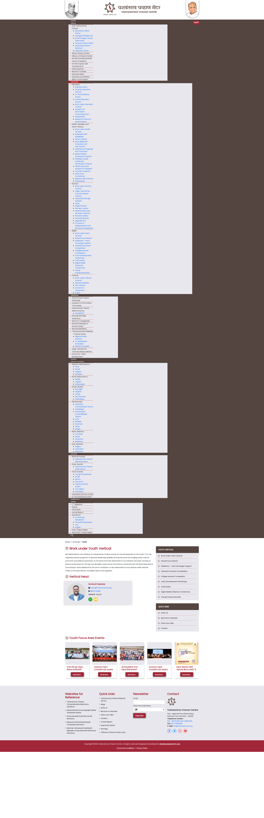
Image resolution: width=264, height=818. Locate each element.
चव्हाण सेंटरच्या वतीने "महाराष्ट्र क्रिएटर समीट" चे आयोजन (186, 670)
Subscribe (139, 715)
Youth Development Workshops (174, 581)
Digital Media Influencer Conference (175, 592)
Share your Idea (167, 623)
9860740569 (95, 591)
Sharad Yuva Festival (169, 561)
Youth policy (166, 587)
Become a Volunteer (169, 618)
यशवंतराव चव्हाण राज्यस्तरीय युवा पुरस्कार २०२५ (103, 670)
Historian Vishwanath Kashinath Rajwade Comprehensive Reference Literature (81, 730)
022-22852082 (176, 723)
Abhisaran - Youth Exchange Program (176, 566)
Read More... (77, 675)
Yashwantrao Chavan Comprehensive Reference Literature (78, 704)
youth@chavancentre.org (100, 588)
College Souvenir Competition (173, 576)
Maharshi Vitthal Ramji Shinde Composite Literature (78, 723)
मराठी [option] (196, 22)
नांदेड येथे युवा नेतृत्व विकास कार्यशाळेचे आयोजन (75, 670)
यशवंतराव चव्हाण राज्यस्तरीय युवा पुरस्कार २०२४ (158, 670)
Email (135, 698)
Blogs (103, 704)
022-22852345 (186, 721)
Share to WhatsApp (90, 599)
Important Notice (108, 725)
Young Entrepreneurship (171, 597)
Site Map (104, 729)
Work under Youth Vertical (171, 556)
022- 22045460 (173, 721)
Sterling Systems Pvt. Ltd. (170, 744)
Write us (104, 708)
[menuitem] (73, 21)
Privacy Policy (142, 748)
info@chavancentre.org (182, 726)
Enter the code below (142, 706)
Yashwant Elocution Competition (174, 571)
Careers (164, 628)
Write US (164, 613)
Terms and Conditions (125, 748)
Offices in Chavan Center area (113, 732)
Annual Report (106, 722)
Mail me (96, 599)
